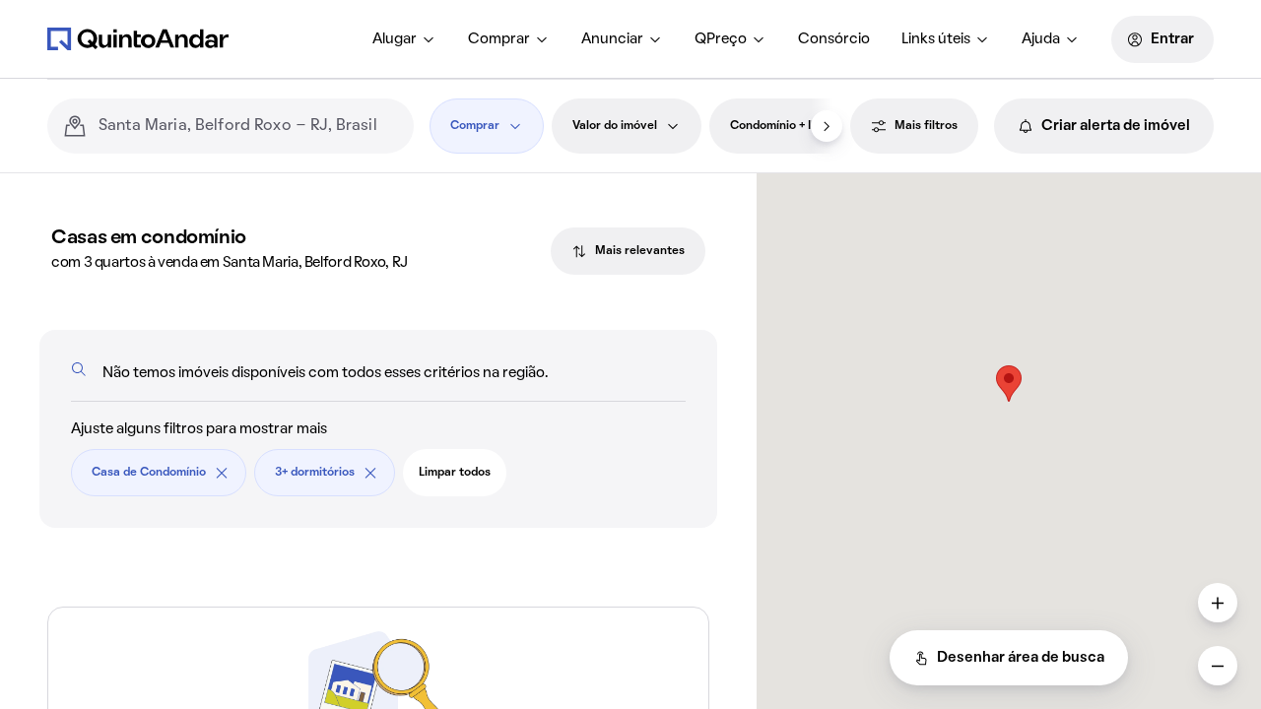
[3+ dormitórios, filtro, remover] (370, 472)
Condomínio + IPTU (782, 126)
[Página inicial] (138, 38)
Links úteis (935, 39)
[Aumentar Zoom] (1217, 602)
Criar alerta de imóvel (1115, 126)
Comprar (499, 39)
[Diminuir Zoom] (1217, 665)
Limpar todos (455, 473)
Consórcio (834, 39)
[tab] (628, 251)
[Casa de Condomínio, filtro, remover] (221, 472)
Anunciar (612, 39)
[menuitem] (404, 39)
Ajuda (1041, 39)
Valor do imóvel (614, 126)
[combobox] (248, 126)
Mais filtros (926, 126)
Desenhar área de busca (1020, 658)
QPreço (721, 39)
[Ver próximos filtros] (826, 126)
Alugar (394, 39)
